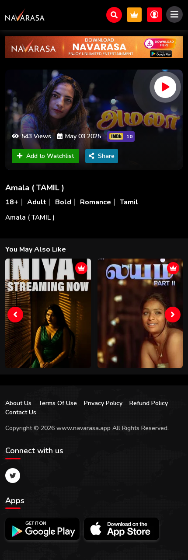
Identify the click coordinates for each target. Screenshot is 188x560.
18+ (11, 202)
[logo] (25, 14)
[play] (165, 87)
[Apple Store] (121, 529)
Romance (95, 202)
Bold (63, 202)
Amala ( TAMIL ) (34, 187)
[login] (154, 14)
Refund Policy (148, 403)
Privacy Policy (103, 403)
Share (106, 156)
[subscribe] (134, 14)
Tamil (129, 202)
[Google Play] (42, 529)
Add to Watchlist (50, 156)
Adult (36, 202)
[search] (114, 15)
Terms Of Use (57, 403)
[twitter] (12, 475)
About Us (18, 403)
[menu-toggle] (174, 14)
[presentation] (15, 314)
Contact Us (20, 412)
